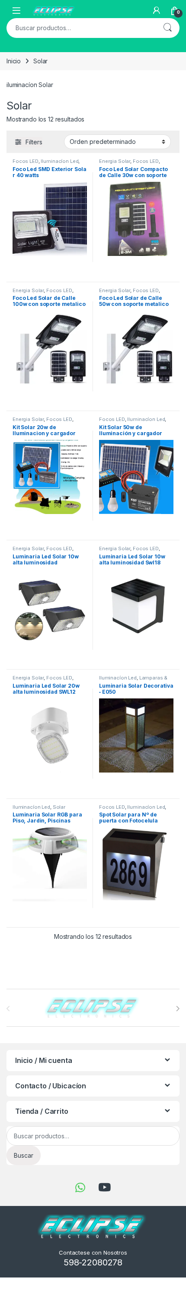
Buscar (167, 28)
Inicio (13, 61)
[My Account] (156, 10)
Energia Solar (114, 290)
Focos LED (146, 161)
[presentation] (178, 1009)
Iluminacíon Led (59, 161)
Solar (59, 807)
